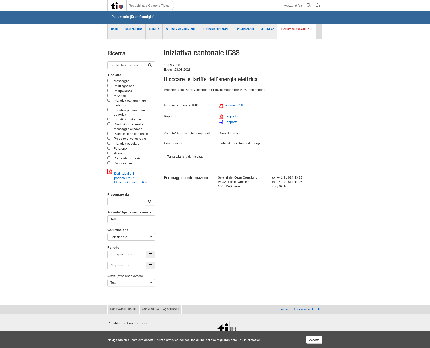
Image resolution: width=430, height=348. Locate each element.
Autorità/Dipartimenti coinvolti (131, 212)
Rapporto (231, 116)
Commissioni (245, 29)
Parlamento (133, 29)
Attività (154, 29)
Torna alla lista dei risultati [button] (185, 156)
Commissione (118, 230)
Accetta (314, 340)
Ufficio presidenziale (216, 29)
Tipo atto (114, 75)
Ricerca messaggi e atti (296, 29)
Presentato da (118, 194)
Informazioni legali (307, 309)
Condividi (172, 309)
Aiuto (284, 309)
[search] (308, 5)
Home (114, 29)
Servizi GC (267, 29)
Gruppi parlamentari (180, 29)
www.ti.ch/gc (293, 5)
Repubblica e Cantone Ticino (149, 5)
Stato (112, 276)
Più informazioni (250, 340)
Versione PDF (234, 105)
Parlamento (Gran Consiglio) (133, 16)
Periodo (113, 247)
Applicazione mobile (123, 309)
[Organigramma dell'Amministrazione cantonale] (317, 5)
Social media (150, 309)
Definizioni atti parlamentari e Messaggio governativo (130, 178)
